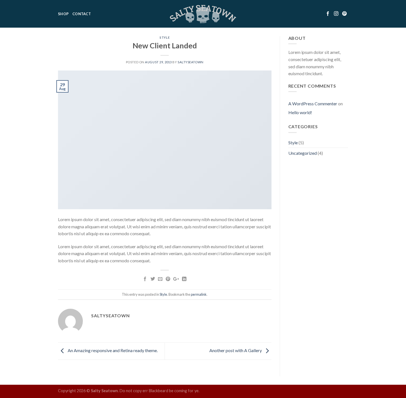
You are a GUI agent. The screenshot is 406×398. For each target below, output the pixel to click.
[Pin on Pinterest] (167, 279)
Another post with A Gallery (236, 350)
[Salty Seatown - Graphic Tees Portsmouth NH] (203, 14)
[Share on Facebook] (145, 279)
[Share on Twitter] (153, 279)
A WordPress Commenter (312, 103)
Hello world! (300, 112)
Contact (81, 14)
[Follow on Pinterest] (344, 13)
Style (165, 37)
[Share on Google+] (176, 279)
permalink (199, 294)
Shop (63, 14)
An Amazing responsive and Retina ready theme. (112, 350)
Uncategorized (302, 153)
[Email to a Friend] (160, 279)
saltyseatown (191, 62)
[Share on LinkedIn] (184, 279)
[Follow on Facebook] (328, 13)
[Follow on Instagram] (336, 13)
